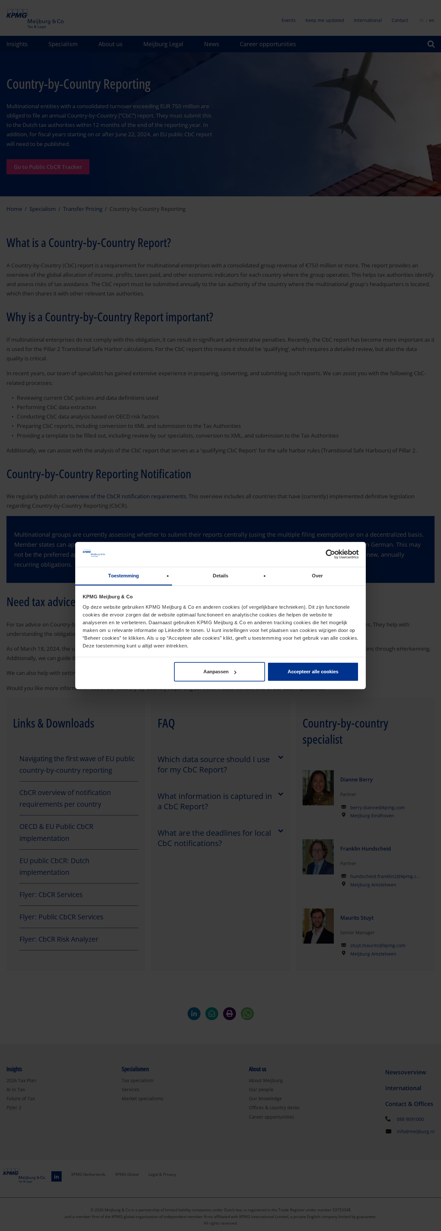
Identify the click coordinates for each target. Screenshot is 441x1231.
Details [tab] (221, 575)
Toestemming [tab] (123, 575)
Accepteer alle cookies (313, 672)
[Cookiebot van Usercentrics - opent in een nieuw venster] (330, 554)
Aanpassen (216, 672)
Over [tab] (317, 575)
